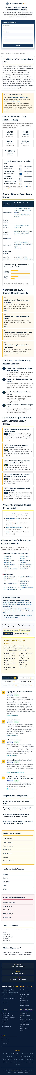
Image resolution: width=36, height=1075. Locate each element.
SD (14, 1062)
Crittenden (6, 617)
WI (16, 1064)
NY (22, 1059)
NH (14, 1059)
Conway (22, 615)
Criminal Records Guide (26, 1019)
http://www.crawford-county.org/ (16, 650)
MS (33, 1056)
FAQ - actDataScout (19, 235)
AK (6, 1053)
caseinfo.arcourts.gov (12, 518)
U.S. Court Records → (10, 577)
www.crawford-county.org (14, 514)
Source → (6, 310)
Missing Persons (24, 1005)
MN (30, 1056)
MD (22, 1056)
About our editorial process (12, 101)
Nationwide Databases (7, 1015)
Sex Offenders (24, 1003)
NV (11, 1059)
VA (26, 1062)
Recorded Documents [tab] (9, 685)
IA (9, 1056)
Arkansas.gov (18, 248)
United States (9, 53)
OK (33, 1059)
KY (14, 1056)
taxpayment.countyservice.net (16, 772)
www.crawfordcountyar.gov (14, 527)
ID (2, 1056)
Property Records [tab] (9, 677)
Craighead (29, 615)
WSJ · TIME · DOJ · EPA (18, 973)
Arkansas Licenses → (26, 564)
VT (24, 1062)
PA (6, 1062)
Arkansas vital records (10, 88)
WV (32, 1062)
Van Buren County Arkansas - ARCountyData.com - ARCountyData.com (20, 777)
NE (8, 1059)
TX (19, 1062)
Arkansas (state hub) (9, 902)
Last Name (6, 31)
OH (30, 1059)
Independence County (14, 740)
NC (25, 1059)
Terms (14, 1072)
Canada (4, 1022)
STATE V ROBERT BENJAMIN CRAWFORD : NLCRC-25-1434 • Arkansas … (23, 210)
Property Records (8, 846)
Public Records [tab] (26, 677)
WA (29, 1062)
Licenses (28, 604)
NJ (16, 1059)
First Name (6, 25)
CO (17, 1053)
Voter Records (7, 853)
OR (3, 1062)
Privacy (9, 1072)
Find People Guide (25, 1022)
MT (6, 1059)
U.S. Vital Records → (10, 587)
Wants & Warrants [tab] (25, 685)
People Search (8, 633)
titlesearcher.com (12, 755)
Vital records (12, 604)
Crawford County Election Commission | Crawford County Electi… (23, 244)
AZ (9, 1053)
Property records (13, 611)
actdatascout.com (13, 715)
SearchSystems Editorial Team (19, 97)
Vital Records (7, 849)
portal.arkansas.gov (12, 523)
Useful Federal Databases (8, 1017)
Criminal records (8, 602)
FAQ (21, 1017)
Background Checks (21, 633)
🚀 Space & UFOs (6, 1026)
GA (30, 1053)
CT (19, 1053)
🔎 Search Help (24, 1013)
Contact (22, 1030)
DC (25, 1053)
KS (11, 1056)
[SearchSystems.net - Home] (7, 4)
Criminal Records (8, 842)
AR (11, 1053)
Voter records (21, 604)
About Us (22, 1026)
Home (2, 53)
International (5, 1019)
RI (8, 1062)
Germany (4, 1024)
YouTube (12, 998)
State (4, 38)
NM (19, 1059)
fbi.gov (8, 532)
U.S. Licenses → (24, 581)
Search (18, 45)
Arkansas (15, 53)
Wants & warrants (19, 602)
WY (19, 1064)
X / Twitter (5, 998)
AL (3, 1053)
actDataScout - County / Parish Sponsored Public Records (20, 692)
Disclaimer (4, 1043)
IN (7, 1056)
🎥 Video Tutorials (25, 1015)
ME (19, 1056)
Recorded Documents (9, 861)
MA (25, 1056)
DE (22, 1053)
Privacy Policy (5, 1038)
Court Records (7, 838)
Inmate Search (25, 630)
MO (3, 1059)
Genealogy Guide (24, 1024)
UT (21, 1062)
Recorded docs (7, 606)
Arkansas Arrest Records (11, 630)
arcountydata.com (13, 788)
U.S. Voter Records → (10, 589)
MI (27, 1056)
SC (11, 1062)
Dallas (16, 617)
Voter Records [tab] (26, 681)
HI (32, 1053)
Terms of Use (5, 1041)
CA (14, 1053)
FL (27, 1053)
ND (27, 1059)
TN (16, 1062)
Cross (12, 617)
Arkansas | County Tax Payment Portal (19, 760)
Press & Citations (24, 1028)
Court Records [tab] (9, 681)
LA (16, 1056)
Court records (24, 600)
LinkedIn (5, 1002)
